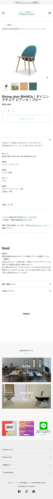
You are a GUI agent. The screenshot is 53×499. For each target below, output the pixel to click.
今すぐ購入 (26, 129)
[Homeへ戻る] (2, 24)
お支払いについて (8, 291)
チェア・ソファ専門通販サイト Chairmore (25, 483)
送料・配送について (9, 284)
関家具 (9, 25)
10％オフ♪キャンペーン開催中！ (27, 2)
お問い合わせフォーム (33, 225)
